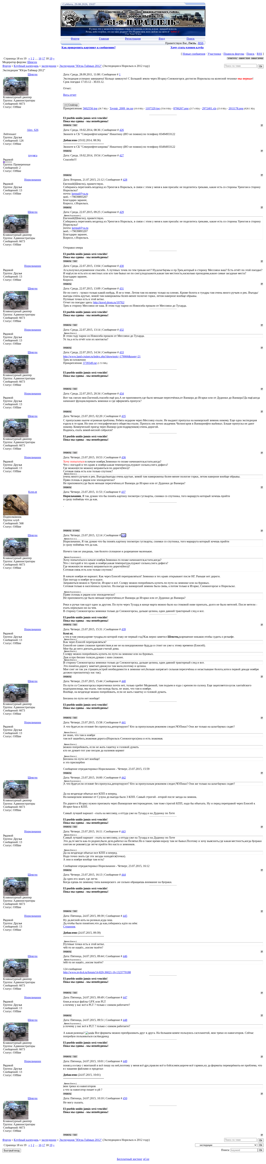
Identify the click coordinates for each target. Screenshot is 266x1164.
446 (125, 956)
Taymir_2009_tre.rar (121, 108)
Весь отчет (69, 94)
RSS (200, 43)
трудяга (32, 155)
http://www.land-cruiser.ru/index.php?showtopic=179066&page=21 (102, 356)
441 (123, 722)
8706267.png (181, 108)
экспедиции (48, 65)
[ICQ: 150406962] (74, 125)
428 (125, 179)
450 (125, 1098)
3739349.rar (90, 362)
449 (125, 1061)
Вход (162, 38)
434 (121, 393)
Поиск (191, 38)
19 (50, 58)
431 (121, 288)
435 (123, 416)
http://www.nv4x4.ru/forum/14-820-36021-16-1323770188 (97, 972)
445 (125, 915)
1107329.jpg (152, 108)
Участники (214, 53)
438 (123, 535)
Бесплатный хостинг (129, 1159)
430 (121, 265)
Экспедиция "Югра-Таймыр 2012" (80, 65)
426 (121, 129)
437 (123, 491)
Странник (69, 926)
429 (121, 212)
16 (40, 58)
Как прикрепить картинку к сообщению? (89, 47)
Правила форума (233, 53)
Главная (104, 38)
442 (123, 777)
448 (125, 1020)
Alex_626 (32, 129)
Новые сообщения (194, 53)
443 (123, 831)
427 (121, 155)
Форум (75, 38)
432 (121, 329)
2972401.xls (209, 108)
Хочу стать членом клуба (187, 47)
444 (123, 874)
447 (125, 997)
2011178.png (236, 108)
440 (123, 681)
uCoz (146, 1159)
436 (123, 457)
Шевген (32, 62)
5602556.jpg (90, 108)
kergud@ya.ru (80, 193)
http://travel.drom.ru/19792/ (108, 302)
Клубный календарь (26, 65)
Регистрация (133, 38)
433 (121, 352)
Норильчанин (32, 179)
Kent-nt (32, 491)
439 (123, 629)
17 (43, 58)
